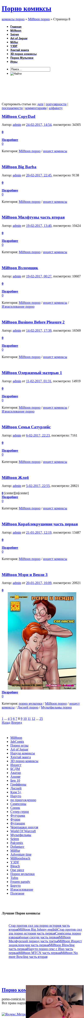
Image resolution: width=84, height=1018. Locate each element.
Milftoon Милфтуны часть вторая (33, 217)
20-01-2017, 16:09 (38, 583)
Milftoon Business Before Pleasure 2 (33, 322)
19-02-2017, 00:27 (38, 276)
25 (41, 718)
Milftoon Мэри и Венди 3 (25, 574)
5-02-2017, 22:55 (38, 486)
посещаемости (12, 108)
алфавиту (56, 108)
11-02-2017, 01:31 (38, 381)
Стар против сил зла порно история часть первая (45, 931)
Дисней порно (27, 707)
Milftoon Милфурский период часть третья (40, 939)
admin (17, 124)
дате (40, 104)
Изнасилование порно (18, 306)
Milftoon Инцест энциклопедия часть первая (45, 943)
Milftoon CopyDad (18, 116)
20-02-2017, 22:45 (38, 175)
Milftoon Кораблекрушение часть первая (40, 524)
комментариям (36, 108)
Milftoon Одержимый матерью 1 (32, 372)
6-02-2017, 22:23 (38, 435)
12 (33, 718)
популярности (56, 104)
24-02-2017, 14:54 (38, 124)
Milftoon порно (29, 151)
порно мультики (30, 703)
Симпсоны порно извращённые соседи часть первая (45, 935)
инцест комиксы (55, 151)
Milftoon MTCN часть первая (40, 953)
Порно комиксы (26, 8)
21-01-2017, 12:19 (38, 532)
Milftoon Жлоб (15, 477)
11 (29, 718)
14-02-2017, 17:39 (38, 330)
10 (25, 718)
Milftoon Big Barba (19, 167)
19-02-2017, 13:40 (38, 225)
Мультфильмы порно (56, 707)
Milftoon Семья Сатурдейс (26, 427)
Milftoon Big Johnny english (37, 929)
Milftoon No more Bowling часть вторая (43, 955)
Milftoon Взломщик (20, 268)
